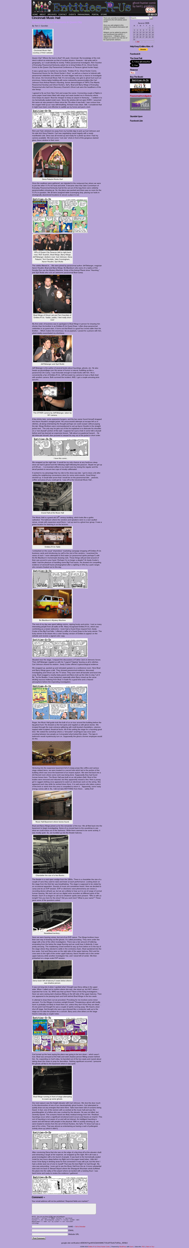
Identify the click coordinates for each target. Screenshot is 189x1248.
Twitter (149, 14)
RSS (155, 14)
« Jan (137, 42)
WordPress (122, 1246)
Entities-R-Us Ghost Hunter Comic (94, 7)
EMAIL (71, 1230)
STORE (104, 14)
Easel (131, 1246)
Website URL (73, 1234)
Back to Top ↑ (150, 1246)
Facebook (152, 14)
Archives (52, 14)
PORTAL (95, 14)
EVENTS (72, 14)
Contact (62, 14)
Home (35, 14)
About (43, 14)
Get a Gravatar (80, 1227)
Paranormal (84, 14)
